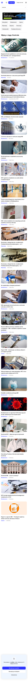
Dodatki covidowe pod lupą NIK (10, 393)
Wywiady (3, 77)
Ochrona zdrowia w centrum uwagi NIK (12, 136)
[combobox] (14, 7)
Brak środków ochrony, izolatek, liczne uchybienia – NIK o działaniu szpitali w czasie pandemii (13, 328)
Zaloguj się (11, 2)
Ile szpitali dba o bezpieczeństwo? (10, 285)
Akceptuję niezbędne (14, 671)
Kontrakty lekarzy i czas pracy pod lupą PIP (13, 75)
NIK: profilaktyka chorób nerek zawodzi (12, 117)
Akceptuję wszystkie (14, 668)
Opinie (2, 353)
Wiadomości (4, 57)
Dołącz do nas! (20, 2)
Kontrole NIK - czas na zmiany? (9, 475)
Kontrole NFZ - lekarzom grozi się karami (12, 434)
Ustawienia (14, 675)
